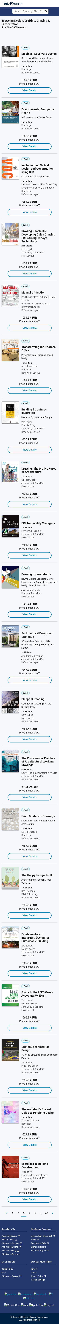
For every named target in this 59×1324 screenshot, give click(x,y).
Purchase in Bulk (38, 1243)
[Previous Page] (6, 1213)
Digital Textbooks (38, 1247)
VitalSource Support (10, 1276)
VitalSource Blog (9, 1250)
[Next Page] (52, 1213)
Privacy (34, 1269)
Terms (34, 1273)
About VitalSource (10, 1236)
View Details (29, 90)
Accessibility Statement (41, 1236)
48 (46, 1213)
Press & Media (8, 1240)
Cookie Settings (38, 1280)
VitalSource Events (10, 1247)
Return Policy (7, 1269)
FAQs (4, 1273)
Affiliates (35, 1240)
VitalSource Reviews (11, 1254)
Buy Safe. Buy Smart (40, 1250)
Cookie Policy (37, 1276)
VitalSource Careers (11, 1243)
